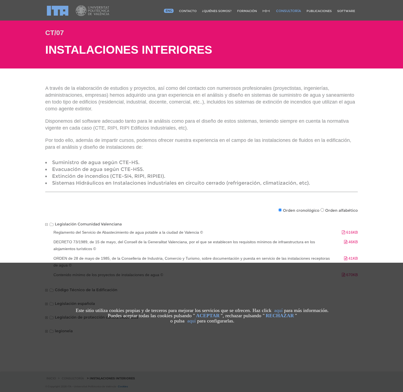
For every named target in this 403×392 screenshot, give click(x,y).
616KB (351, 232)
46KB (352, 242)
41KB (352, 258)
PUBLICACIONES (319, 11)
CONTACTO (188, 11)
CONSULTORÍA (288, 11)
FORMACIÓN (247, 11)
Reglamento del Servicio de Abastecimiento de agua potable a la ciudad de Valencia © (128, 232)
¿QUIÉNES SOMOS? (217, 11)
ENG (169, 11)
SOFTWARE (346, 11)
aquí (278, 310)
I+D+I (266, 11)
